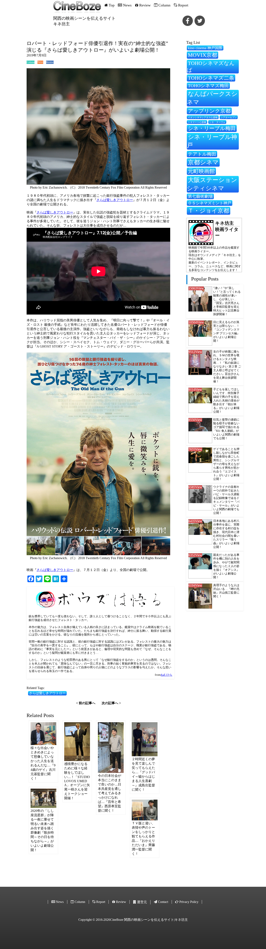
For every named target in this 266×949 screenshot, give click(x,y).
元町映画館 (201, 171)
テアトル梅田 (202, 154)
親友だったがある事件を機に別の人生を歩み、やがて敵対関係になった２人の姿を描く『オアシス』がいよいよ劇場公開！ (226, 566)
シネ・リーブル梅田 (212, 128)
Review (49, 62)
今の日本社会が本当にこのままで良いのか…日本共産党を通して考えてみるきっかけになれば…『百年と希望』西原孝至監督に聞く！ (109, 793)
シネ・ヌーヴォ (217, 122)
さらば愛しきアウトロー (114, 200)
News (40, 62)
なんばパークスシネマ (212, 97)
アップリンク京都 (209, 111)
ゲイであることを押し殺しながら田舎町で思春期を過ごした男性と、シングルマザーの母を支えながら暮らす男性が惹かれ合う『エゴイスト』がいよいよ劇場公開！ (226, 464)
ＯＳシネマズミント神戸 (209, 203)
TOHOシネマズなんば (211, 66)
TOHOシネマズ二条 (211, 78)
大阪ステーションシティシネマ (212, 184)
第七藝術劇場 (200, 196)
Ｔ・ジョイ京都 (208, 210)
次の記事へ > (111, 703)
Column (30, 62)
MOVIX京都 (202, 55)
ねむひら (166, 674)
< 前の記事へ (85, 703)
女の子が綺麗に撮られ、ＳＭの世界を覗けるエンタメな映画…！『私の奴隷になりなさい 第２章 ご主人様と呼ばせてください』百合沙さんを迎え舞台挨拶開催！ (227, 366)
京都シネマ (203, 162)
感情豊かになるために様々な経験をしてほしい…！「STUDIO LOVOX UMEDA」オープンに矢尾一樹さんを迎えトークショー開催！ (77, 781)
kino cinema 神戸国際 (205, 48)
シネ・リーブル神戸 (212, 141)
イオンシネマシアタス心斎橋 (203, 117)
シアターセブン (229, 117)
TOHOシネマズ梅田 (208, 85)
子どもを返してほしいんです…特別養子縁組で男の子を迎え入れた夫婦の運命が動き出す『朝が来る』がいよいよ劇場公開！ (226, 400)
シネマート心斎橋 (197, 122)
